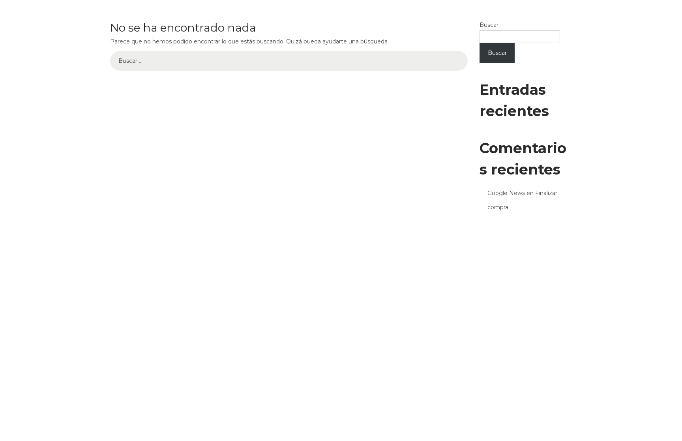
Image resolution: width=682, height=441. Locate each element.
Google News (506, 193)
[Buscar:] (289, 60)
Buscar (489, 24)
